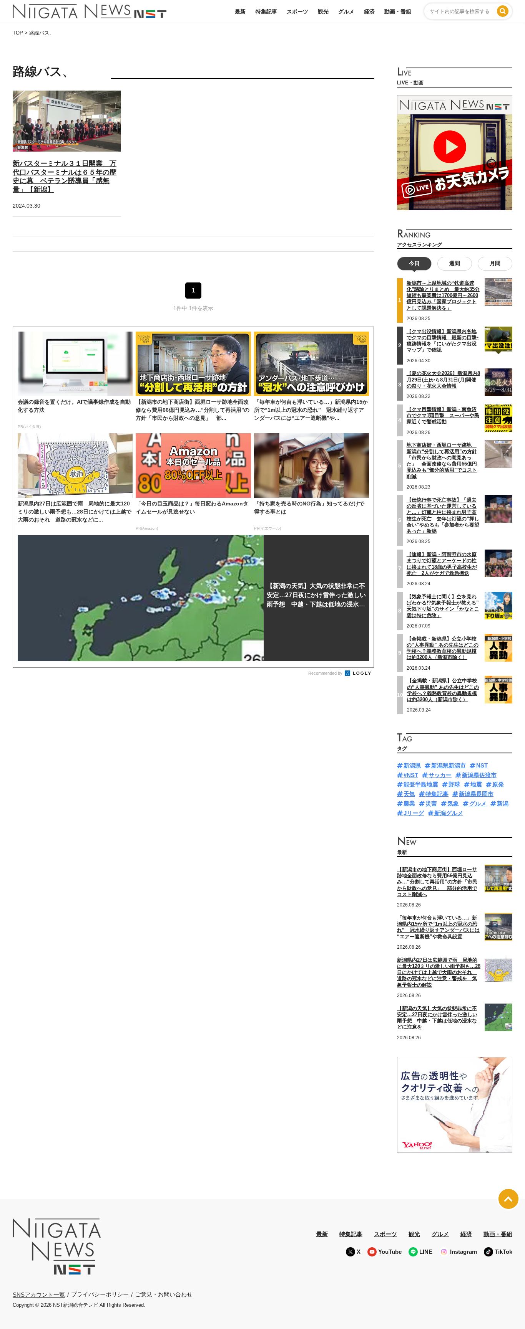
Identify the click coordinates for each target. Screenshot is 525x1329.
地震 (476, 784)
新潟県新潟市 (448, 765)
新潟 (502, 803)
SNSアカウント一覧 (39, 1294)
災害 (431, 803)
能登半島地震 (421, 784)
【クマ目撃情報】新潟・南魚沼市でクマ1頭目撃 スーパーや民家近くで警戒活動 (443, 415)
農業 (409, 803)
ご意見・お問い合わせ (164, 1294)
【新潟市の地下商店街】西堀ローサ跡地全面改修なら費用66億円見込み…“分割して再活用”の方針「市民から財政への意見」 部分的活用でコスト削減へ (437, 882)
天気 (409, 794)
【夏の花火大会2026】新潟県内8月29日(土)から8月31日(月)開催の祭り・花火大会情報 (443, 379)
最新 (240, 11)
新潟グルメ (448, 813)
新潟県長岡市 (476, 794)
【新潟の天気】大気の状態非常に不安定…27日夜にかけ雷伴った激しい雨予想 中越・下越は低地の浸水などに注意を (437, 1017)
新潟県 (412, 765)
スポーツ (297, 11)
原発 (498, 784)
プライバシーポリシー (100, 1294)
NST (482, 765)
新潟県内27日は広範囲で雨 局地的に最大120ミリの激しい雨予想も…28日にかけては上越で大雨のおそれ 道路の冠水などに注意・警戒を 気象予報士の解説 (438, 972)
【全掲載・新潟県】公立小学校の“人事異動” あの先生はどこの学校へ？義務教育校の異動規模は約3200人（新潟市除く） (442, 648)
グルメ (346, 11)
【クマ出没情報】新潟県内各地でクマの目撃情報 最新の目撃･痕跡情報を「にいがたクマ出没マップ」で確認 (443, 341)
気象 (453, 803)
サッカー (440, 775)
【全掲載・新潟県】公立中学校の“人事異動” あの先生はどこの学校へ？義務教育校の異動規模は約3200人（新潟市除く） (443, 690)
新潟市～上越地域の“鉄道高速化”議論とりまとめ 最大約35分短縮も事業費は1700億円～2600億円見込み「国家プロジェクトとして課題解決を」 (443, 295)
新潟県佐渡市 (479, 775)
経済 (369, 11)
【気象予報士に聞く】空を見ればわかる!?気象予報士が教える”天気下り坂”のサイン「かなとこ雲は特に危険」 (443, 606)
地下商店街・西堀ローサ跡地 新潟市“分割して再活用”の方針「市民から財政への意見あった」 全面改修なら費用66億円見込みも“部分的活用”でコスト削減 (442, 460)
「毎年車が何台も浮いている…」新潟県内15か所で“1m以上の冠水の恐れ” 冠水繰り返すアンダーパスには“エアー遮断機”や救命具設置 (438, 927)
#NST (411, 775)
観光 (323, 11)
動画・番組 (397, 11)
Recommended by (326, 673)
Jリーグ (414, 813)
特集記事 (266, 11)
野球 (454, 784)
